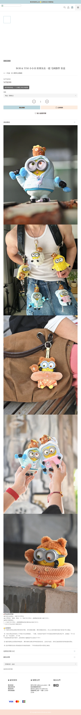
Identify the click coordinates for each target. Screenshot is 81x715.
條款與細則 (11, 690)
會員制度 (10, 685)
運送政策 (10, 689)
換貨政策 (12, 687)
